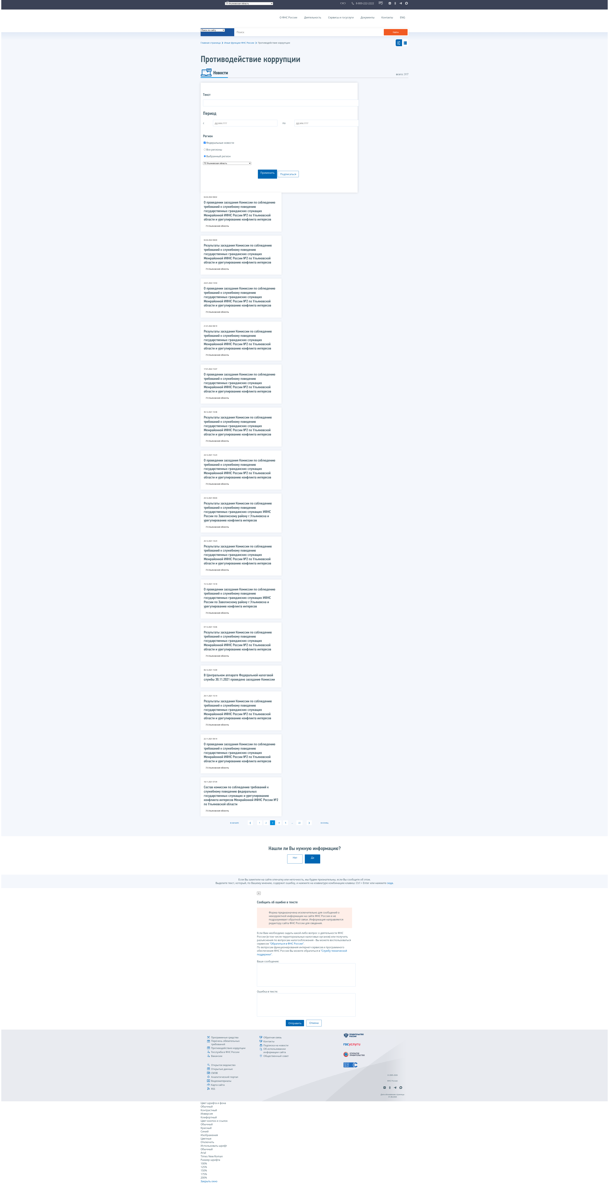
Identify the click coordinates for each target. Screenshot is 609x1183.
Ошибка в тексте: (267, 991)
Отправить (294, 1023)
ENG (402, 17)
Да (312, 857)
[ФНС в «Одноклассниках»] (395, 3)
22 (299, 822)
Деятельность (312, 17)
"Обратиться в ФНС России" (287, 943)
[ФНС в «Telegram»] (400, 3)
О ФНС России (288, 17)
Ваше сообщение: (268, 961)
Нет (295, 857)
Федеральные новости (220, 143)
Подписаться (288, 174)
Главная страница (211, 42)
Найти (396, 32)
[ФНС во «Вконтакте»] (389, 3)
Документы (367, 17)
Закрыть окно (209, 1181)
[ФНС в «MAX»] (406, 3)
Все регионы (214, 149)
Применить (267, 173)
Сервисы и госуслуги (341, 17)
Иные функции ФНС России (239, 42)
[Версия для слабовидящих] (343, 3)
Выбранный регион (218, 156)
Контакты (387, 17)
